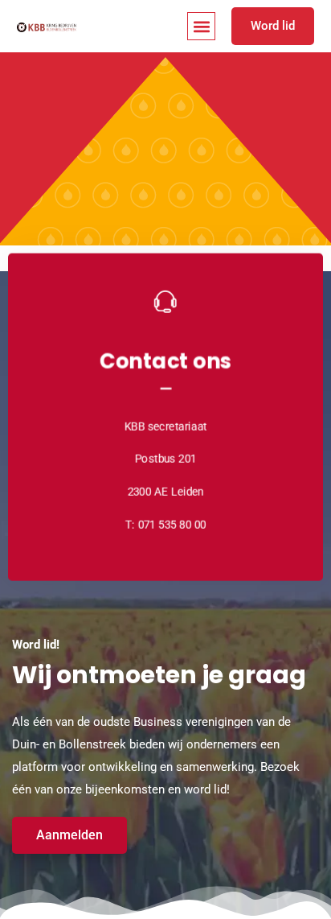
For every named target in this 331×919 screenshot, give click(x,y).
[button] (201, 26)
